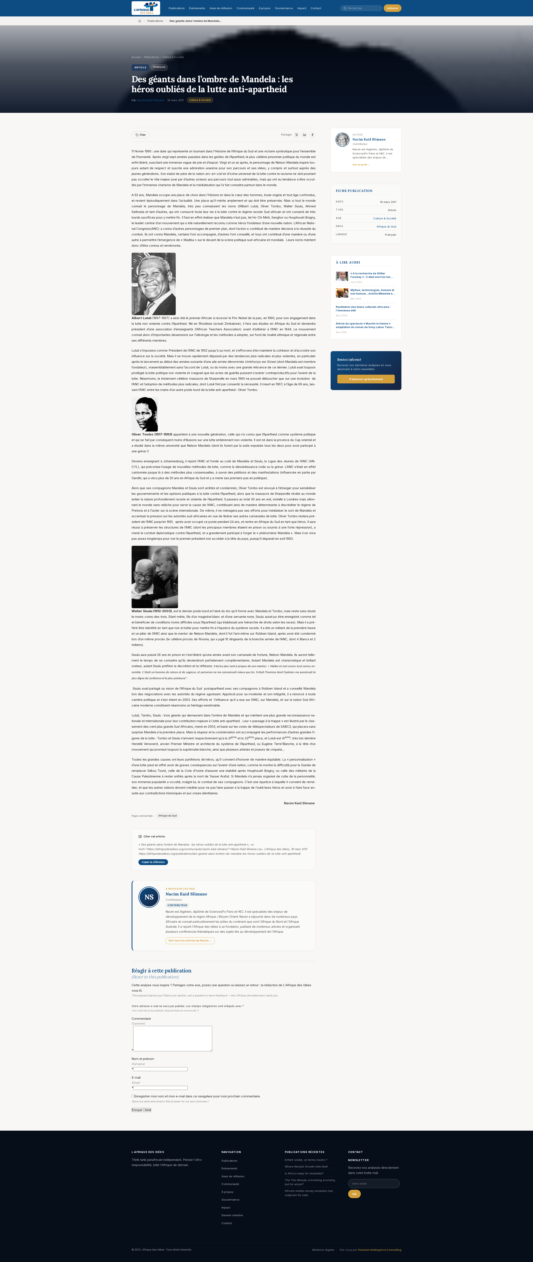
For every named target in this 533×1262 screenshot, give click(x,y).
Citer (143, 134)
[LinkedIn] (304, 135)
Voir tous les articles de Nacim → (190, 940)
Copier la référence (153, 862)
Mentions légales (323, 1249)
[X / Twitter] (296, 135)
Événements (197, 8)
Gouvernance (284, 8)
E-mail (136, 1082)
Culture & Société (200, 100)
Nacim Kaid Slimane (150, 100)
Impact (302, 8)
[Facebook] (312, 135)
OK (354, 1194)
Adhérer (392, 8)
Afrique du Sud (167, 815)
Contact (316, 8)
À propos (264, 8)
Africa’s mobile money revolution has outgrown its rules (309, 1193)
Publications (177, 8)
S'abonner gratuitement (366, 379)
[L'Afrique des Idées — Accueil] (146, 8)
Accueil (136, 57)
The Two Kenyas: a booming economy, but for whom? (310, 1182)
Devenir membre (232, 1215)
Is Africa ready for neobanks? (304, 1173)
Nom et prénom (143, 1064)
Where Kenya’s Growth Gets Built (306, 1166)
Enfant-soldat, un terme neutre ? (306, 1159)
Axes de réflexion (221, 8)
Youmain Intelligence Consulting (379, 1249)
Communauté (245, 8)
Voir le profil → (361, 164)
